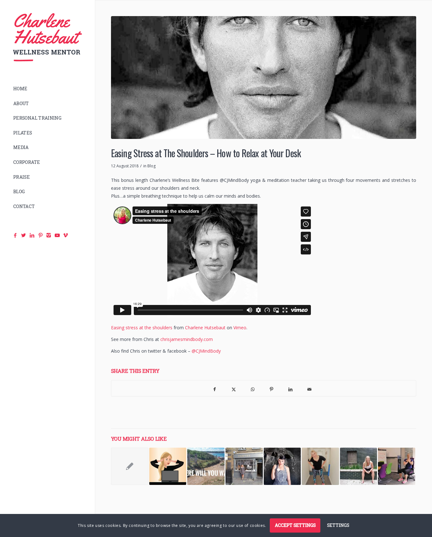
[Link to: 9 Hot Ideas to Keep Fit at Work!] (320, 466)
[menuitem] (47, 88)
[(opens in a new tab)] (396, 466)
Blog (151, 166)
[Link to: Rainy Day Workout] (282, 466)
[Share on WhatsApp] (253, 388)
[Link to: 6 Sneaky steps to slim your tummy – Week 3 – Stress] (168, 466)
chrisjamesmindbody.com (186, 339)
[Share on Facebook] (215, 388)
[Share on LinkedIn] (291, 388)
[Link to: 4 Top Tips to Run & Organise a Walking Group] (206, 466)
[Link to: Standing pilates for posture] (244, 466)
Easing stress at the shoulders (141, 328)
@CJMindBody (206, 351)
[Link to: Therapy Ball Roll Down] (129, 466)
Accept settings (295, 525)
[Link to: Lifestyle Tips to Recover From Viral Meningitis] (358, 466)
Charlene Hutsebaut (205, 328)
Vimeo (239, 328)
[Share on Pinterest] (272, 388)
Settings (338, 525)
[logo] (47, 37)
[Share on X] (234, 388)
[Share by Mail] (310, 388)
